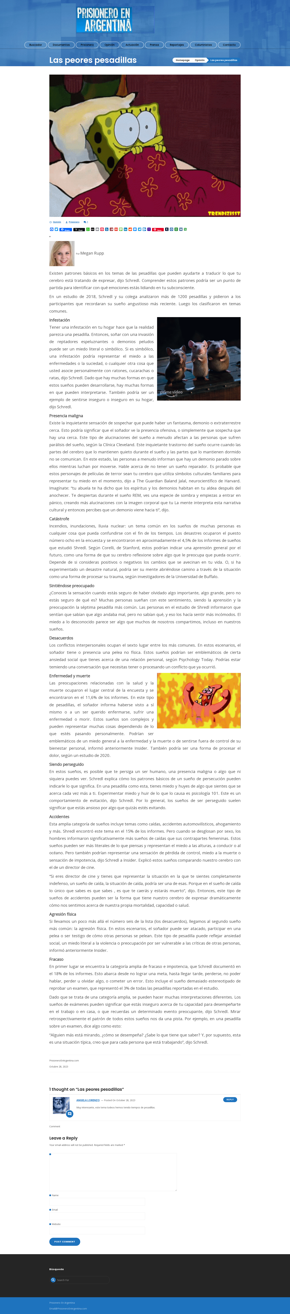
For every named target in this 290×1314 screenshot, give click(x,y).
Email (55, 1209)
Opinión (200, 60)
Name (55, 1195)
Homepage (183, 60)
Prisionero (74, 222)
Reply (230, 1099)
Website (56, 1224)
